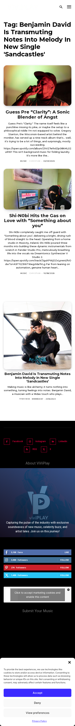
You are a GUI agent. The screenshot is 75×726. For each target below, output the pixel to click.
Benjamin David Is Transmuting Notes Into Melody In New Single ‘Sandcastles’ (37, 377)
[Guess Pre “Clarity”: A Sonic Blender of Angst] (37, 85)
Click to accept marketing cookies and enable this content (37, 594)
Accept (37, 693)
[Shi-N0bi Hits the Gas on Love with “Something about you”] (37, 189)
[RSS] (27, 449)
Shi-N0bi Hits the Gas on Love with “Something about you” (37, 220)
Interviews (24, 399)
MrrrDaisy (37, 399)
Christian (34, 161)
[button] (69, 662)
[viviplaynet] (23, 7)
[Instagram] (30, 442)
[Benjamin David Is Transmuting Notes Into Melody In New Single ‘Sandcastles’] (37, 335)
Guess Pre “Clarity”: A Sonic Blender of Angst (38, 114)
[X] (44, 449)
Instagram (40, 441)
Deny (37, 703)
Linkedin (63, 441)
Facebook (18, 441)
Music (23, 161)
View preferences (37, 713)
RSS (35, 449)
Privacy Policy (39, 721)
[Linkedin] (53, 442)
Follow (64, 560)
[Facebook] (7, 442)
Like (67, 552)
